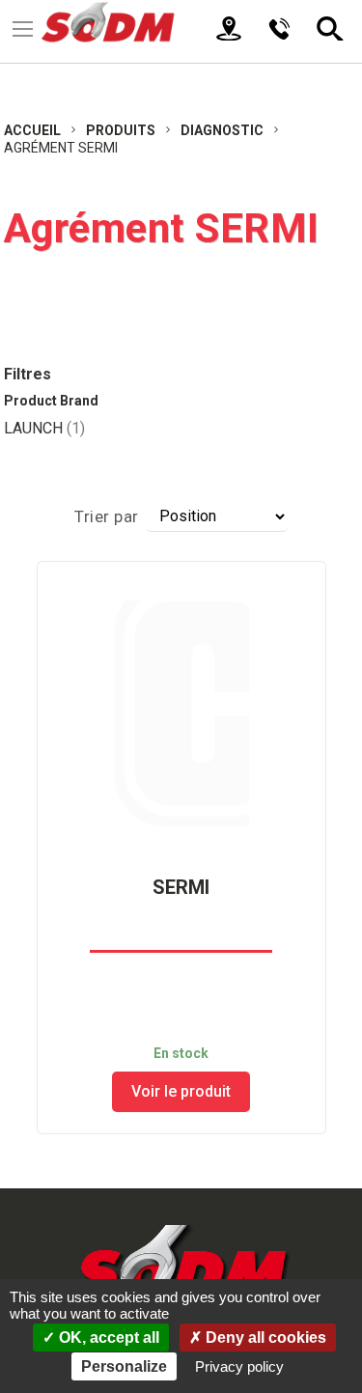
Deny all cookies (264, 1337)
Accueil (34, 130)
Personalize (124, 1366)
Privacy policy (239, 1366)
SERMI (181, 887)
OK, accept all (107, 1337)
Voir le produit (181, 1091)
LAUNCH (44, 428)
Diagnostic (223, 130)
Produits (122, 130)
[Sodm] (127, 24)
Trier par (106, 516)
